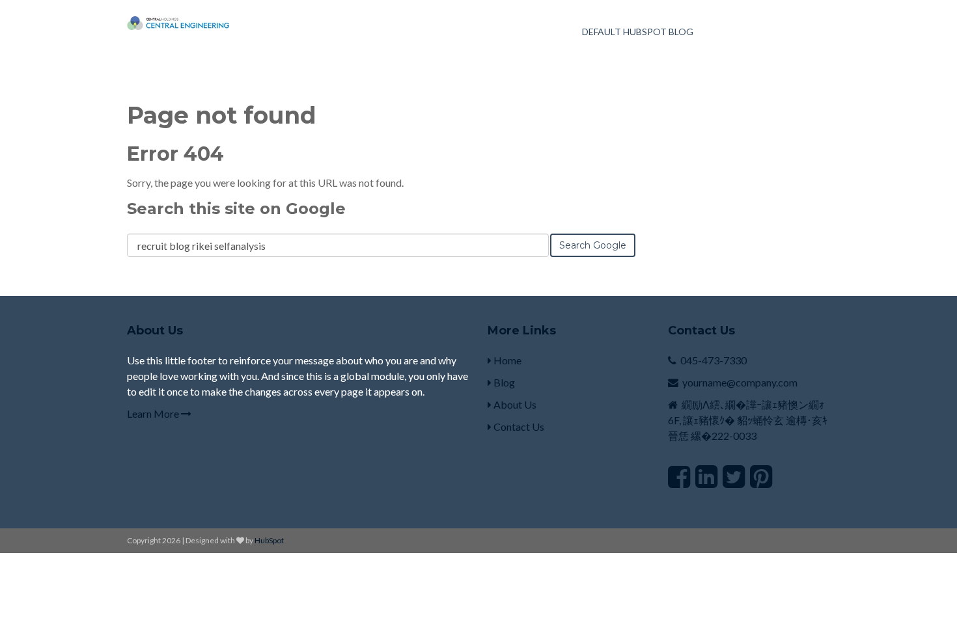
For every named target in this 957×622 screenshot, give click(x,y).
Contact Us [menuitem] (518, 426)
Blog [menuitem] (503, 382)
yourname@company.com (740, 382)
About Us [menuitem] (514, 404)
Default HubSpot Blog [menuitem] (637, 31)
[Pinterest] (761, 476)
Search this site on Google (236, 208)
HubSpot (269, 540)
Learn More (154, 413)
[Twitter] (734, 476)
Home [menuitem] (506, 360)
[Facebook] (679, 476)
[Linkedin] (706, 476)
